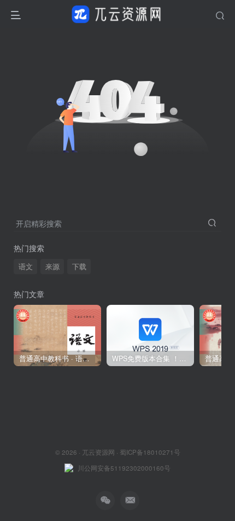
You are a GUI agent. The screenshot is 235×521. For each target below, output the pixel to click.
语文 (26, 266)
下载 (79, 266)
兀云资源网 (98, 452)
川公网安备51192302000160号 (124, 468)
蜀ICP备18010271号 (150, 452)
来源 (52, 266)
